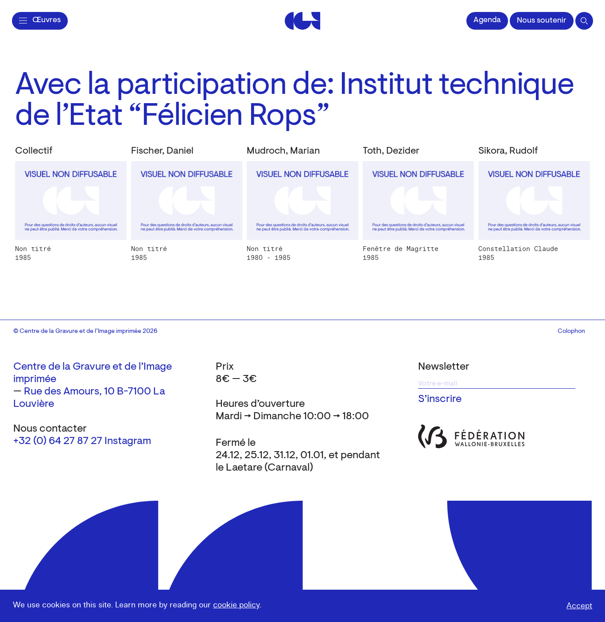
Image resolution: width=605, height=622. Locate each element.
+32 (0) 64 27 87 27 (57, 441)
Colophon (571, 331)
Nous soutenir (541, 21)
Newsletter (443, 367)
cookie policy (236, 605)
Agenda (487, 20)
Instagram (128, 441)
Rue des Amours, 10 (69, 391)
